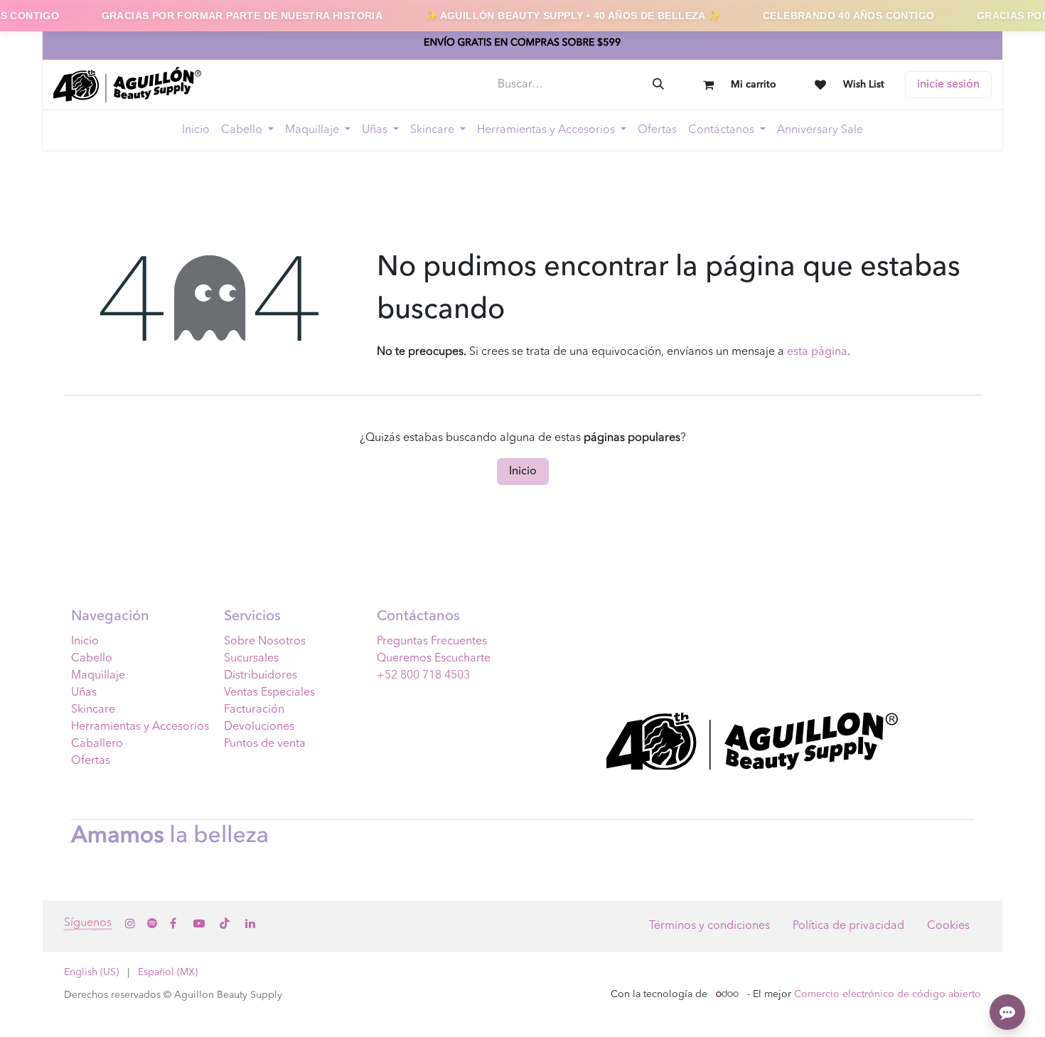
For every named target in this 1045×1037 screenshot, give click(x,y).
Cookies (948, 926)
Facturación (254, 710)
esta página (817, 352)
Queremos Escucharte (434, 658)
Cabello (91, 658)
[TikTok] (224, 923)
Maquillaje (98, 675)
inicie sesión (948, 84)
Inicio (523, 471)
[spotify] (152, 923)
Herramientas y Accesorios (140, 727)
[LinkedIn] (250, 923)
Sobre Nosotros (265, 641)
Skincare (93, 710)
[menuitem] (195, 130)
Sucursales (251, 658)
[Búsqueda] (658, 84)
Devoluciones (259, 727)
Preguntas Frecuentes (432, 641)
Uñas (84, 692)
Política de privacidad (848, 926)
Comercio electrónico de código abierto (887, 994)
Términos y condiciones (709, 926)
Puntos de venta (265, 744)
